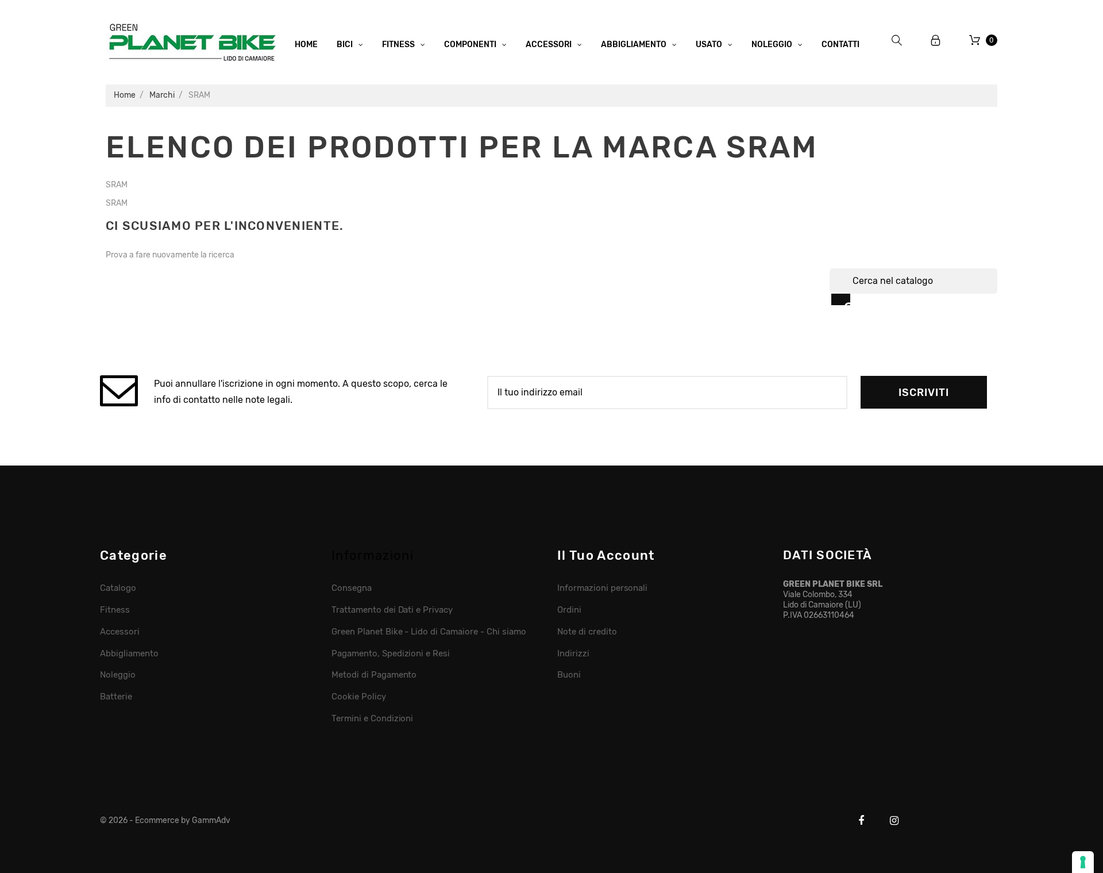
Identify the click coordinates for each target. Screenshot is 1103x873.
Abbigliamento (129, 653)
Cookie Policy (358, 696)
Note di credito (587, 631)
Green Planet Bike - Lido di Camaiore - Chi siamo (428, 631)
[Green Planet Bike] (191, 40)
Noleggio (118, 675)
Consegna (351, 588)
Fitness (115, 610)
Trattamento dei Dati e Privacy (392, 610)
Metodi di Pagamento (373, 675)
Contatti (840, 44)
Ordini (569, 610)
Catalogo (118, 588)
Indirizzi (573, 653)
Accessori (120, 631)
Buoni (569, 675)
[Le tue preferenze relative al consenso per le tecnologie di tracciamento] (1083, 862)
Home (306, 44)
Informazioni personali (602, 588)
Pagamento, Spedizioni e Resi (390, 653)
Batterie (116, 696)
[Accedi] (936, 40)
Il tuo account (605, 555)
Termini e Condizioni (372, 718)
